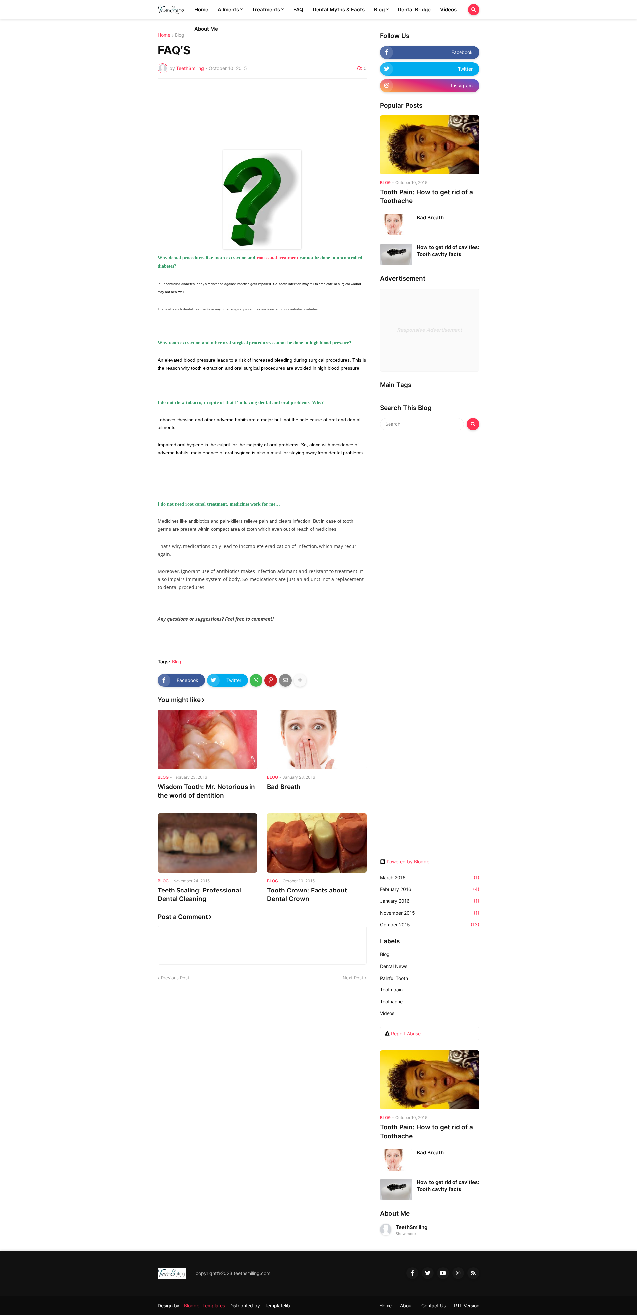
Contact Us (433, 1305)
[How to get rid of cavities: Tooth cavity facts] (396, 254)
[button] (473, 9)
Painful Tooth (394, 978)
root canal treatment (277, 257)
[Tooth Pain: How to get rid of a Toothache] (429, 144)
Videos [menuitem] (448, 9)
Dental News (393, 966)
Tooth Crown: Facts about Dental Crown (307, 895)
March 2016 (429, 877)
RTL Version (466, 1305)
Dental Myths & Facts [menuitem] (339, 9)
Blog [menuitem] (379, 9)
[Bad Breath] (317, 739)
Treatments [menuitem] (266, 9)
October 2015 (429, 924)
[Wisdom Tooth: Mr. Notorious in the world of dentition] (207, 739)
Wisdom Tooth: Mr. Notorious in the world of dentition (206, 791)
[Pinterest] (270, 680)
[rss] (473, 1273)
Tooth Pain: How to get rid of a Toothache (426, 196)
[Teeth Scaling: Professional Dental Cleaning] (207, 843)
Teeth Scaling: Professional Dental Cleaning (199, 895)
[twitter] (428, 1273)
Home (164, 35)
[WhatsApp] (256, 680)
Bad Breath (284, 787)
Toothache (391, 1001)
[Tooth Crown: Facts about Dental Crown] (317, 843)
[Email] (285, 680)
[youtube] (443, 1273)
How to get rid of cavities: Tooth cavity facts (448, 250)
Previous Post (175, 977)
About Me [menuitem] (206, 29)
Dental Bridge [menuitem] (414, 9)
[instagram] (458, 1273)
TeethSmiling (411, 1227)
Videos (387, 1013)
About (406, 1305)
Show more (406, 1233)
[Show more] (300, 680)
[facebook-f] (412, 1273)
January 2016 (429, 901)
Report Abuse (406, 1033)
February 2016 (429, 889)
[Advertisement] (429, 540)
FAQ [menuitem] (298, 9)
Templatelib (277, 1305)
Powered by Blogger (409, 861)
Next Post (353, 977)
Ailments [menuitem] (228, 9)
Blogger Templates (204, 1305)
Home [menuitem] (201, 9)
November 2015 (429, 913)
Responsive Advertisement (429, 330)
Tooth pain (391, 989)
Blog (179, 35)
